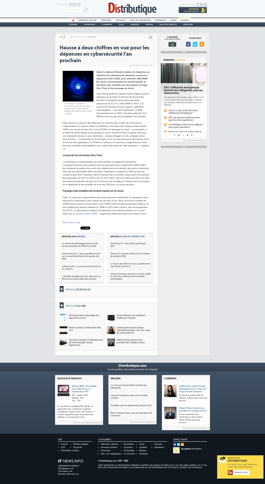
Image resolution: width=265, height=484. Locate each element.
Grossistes (120, 20)
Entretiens (188, 24)
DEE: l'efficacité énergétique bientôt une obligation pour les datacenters (183, 90)
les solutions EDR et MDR (85, 213)
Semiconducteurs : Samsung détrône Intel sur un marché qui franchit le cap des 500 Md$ (81, 256)
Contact (64, 444)
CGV (63, 447)
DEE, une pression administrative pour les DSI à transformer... (184, 118)
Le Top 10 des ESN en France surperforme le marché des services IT (130, 265)
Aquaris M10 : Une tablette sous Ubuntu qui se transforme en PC (84, 389)
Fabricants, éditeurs (87, 20)
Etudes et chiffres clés (142, 65)
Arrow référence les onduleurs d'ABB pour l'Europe (131, 316)
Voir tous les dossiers (193, 140)
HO (73, 20)
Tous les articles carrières (194, 428)
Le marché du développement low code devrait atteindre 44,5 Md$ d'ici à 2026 (80, 244)
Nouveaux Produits (168, 24)
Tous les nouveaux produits (86, 422)
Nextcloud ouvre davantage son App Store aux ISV (84, 316)
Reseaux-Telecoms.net (68, 474)
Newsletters (191, 449)
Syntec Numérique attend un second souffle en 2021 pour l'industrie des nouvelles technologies (130, 276)
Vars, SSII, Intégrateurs (140, 20)
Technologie (89, 24)
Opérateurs (106, 20)
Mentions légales (80, 444)
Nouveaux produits (109, 447)
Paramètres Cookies (70, 450)
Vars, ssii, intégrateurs (111, 454)
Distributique (132, 8)
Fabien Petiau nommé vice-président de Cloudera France (131, 341)
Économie (73, 24)
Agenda (173, 20)
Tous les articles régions (141, 422)
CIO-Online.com (65, 471)
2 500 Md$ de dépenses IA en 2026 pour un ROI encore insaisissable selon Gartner (81, 277)
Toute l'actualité (77, 37)
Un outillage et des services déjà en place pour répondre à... (185, 126)
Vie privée (77, 447)
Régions (149, 24)
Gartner (80, 236)
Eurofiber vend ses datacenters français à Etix (131, 405)
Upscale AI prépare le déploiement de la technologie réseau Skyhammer (86, 342)
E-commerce (107, 24)
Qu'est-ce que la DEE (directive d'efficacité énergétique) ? (183, 111)
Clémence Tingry (73, 222)
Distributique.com (66, 468)
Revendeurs (160, 20)
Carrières (134, 24)
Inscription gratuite (191, 10)
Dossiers (185, 20)
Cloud (121, 24)
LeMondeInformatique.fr (68, 466)
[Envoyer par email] (150, 37)
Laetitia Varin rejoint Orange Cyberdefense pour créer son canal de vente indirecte (133, 330)
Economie (92, 37)
